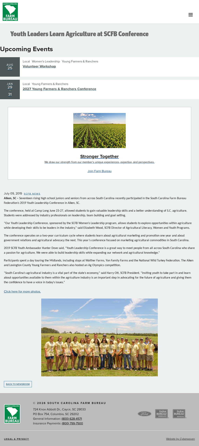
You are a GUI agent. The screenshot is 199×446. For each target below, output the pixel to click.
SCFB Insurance (162, 414)
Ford (144, 414)
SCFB (10, 12)
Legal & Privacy (16, 439)
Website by (180, 439)
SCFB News (32, 193)
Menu (191, 14)
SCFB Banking (179, 414)
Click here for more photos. (22, 292)
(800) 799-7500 (72, 423)
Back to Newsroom (18, 384)
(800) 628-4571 (72, 419)
